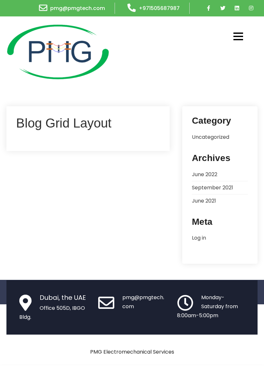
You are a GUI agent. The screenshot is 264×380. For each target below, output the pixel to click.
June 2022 (204, 174)
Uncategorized (210, 137)
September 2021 (212, 187)
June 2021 (204, 200)
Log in (199, 238)
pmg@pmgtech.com (77, 8)
